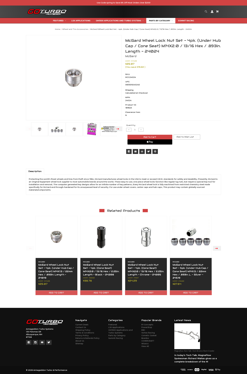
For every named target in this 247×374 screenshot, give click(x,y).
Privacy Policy (82, 335)
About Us (79, 341)
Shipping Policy (82, 330)
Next (118, 128)
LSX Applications (116, 327)
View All (145, 346)
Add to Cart (56, 293)
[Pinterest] (155, 151)
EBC (143, 330)
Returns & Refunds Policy (87, 338)
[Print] (142, 151)
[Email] (135, 151)
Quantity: (130, 125)
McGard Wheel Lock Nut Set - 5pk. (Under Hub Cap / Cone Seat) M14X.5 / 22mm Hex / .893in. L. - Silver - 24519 (190, 271)
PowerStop (146, 327)
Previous (29, 128)
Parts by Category (116, 335)
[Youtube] (42, 342)
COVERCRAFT (147, 341)
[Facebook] (129, 151)
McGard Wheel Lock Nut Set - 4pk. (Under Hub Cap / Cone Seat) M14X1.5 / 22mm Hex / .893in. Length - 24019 (56, 271)
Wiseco (145, 343)
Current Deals (81, 324)
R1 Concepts (147, 324)
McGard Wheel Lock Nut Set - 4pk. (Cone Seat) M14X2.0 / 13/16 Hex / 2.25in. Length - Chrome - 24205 (146, 269)
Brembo (145, 338)
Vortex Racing (148, 333)
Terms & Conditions (84, 333)
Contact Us (80, 327)
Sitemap (79, 343)
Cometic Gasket (149, 335)
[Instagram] (35, 342)
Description (35, 171)
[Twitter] (148, 151)
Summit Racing (115, 338)
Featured (112, 324)
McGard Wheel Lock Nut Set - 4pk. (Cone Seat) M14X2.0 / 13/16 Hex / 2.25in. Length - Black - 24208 (101, 269)
